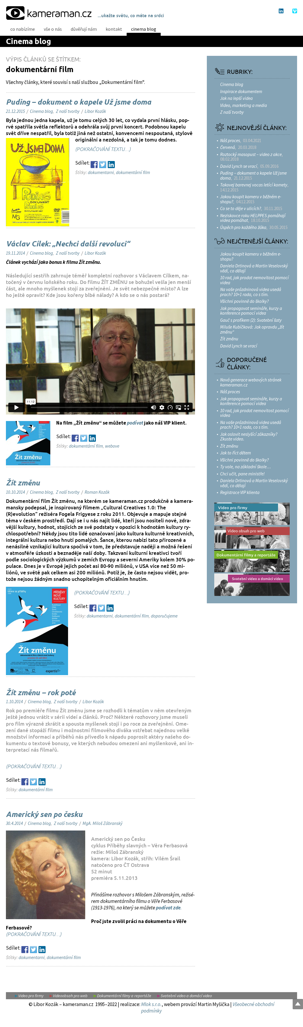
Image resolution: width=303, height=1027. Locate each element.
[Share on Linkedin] (111, 164)
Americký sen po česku (44, 815)
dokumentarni (101, 172)
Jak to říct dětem (235, 453)
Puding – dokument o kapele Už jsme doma (78, 103)
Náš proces (230, 140)
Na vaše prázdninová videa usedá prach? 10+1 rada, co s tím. (250, 292)
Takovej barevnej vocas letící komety (253, 185)
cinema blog (143, 29)
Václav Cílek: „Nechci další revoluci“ (68, 244)
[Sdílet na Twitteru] (102, 164)
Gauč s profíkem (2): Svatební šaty (251, 320)
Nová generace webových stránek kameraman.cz (250, 382)
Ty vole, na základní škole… (245, 466)
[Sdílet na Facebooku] (94, 164)
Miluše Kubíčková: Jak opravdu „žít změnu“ (252, 329)
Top (298, 1004)
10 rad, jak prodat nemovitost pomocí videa (254, 280)
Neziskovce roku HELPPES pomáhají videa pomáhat (253, 218)
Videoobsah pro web (70, 995)
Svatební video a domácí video (186, 995)
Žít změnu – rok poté (40, 693)
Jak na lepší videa (236, 98)
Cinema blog (28, 42)
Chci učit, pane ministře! (242, 474)
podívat (135, 423)
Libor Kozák (95, 111)
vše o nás (53, 29)
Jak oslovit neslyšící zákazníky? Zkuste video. (248, 436)
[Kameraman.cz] (49, 12)
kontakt (114, 29)
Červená (227, 147)
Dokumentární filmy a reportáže (124, 995)
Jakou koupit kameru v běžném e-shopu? (250, 199)
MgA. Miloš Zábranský (103, 823)
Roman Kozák (97, 492)
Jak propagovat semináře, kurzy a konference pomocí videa (251, 311)
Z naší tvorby (68, 111)
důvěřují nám (84, 29)
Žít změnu (23, 483)
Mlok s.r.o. (151, 1004)
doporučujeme (164, 616)
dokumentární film (133, 172)
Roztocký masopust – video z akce (251, 154)
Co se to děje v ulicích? (240, 208)
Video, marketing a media (243, 105)
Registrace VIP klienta (240, 492)
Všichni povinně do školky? (244, 301)
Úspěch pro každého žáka (243, 227)
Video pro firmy (30, 995)
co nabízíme (22, 29)
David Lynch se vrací (238, 166)
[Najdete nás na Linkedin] (281, 11)
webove (112, 446)
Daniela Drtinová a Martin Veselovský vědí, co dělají (254, 268)
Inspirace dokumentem (241, 91)
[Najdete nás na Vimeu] (294, 11)
